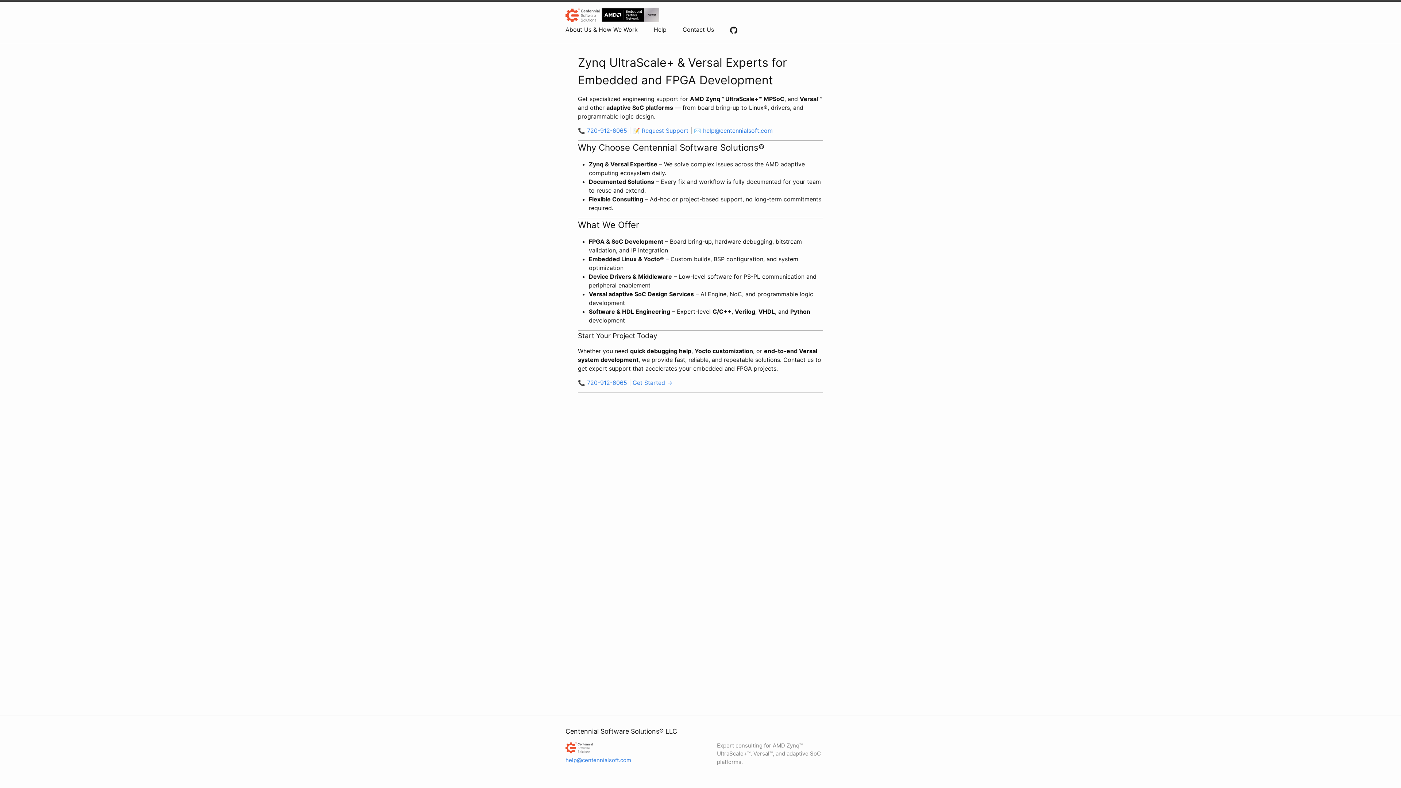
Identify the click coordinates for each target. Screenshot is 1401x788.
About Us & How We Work (602, 29)
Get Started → (652, 382)
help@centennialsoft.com (738, 130)
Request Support (665, 130)
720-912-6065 (607, 130)
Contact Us (698, 29)
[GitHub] (733, 29)
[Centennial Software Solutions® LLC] (611, 747)
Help (660, 29)
